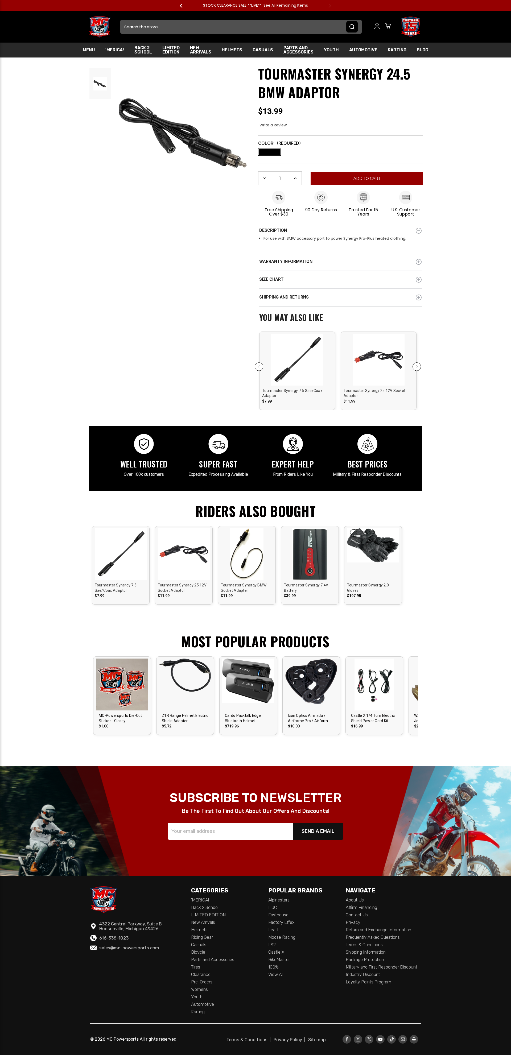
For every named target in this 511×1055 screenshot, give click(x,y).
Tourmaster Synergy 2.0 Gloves (368, 588)
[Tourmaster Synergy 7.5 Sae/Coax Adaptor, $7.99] (297, 380)
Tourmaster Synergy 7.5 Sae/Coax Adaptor (292, 393)
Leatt (273, 929)
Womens (199, 989)
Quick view (297, 354)
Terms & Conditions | (249, 1039)
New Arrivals (200, 50)
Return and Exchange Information (378, 929)
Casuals (263, 49)
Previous (184, 5)
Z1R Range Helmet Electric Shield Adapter (185, 718)
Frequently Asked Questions (373, 937)
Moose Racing (281, 937)
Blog (422, 49)
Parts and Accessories (298, 50)
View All (275, 974)
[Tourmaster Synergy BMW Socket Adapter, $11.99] (247, 562)
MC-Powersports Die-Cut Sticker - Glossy (120, 718)
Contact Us (357, 914)
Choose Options (297, 363)
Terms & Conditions (364, 944)
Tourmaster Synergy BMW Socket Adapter (244, 588)
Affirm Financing (361, 907)
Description (273, 230)
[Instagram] (358, 1039)
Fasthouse (278, 914)
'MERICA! (114, 49)
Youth (331, 49)
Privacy (353, 922)
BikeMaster (279, 959)
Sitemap (317, 1039)
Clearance (201, 974)
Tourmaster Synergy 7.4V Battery (306, 588)
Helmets (232, 49)
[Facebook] (347, 1039)
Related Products (340, 318)
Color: (279, 143)
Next (327, 5)
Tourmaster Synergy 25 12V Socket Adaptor (374, 393)
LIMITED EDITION (171, 50)
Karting (397, 49)
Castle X (276, 952)
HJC (272, 907)
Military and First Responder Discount (381, 967)
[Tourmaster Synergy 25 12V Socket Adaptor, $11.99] (379, 380)
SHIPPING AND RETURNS (284, 297)
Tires (195, 967)
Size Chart (271, 279)
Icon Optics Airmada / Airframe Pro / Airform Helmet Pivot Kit (308, 718)
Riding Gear (202, 937)
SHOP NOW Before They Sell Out (276, 5)
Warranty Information (285, 261)
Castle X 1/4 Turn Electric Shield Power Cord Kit (373, 718)
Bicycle (198, 952)
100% (273, 967)
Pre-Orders (201, 981)
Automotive (363, 49)
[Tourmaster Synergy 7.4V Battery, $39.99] (310, 562)
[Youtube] (380, 1039)
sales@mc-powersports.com (129, 947)
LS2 (272, 944)
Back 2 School (143, 50)
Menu (89, 49)
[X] (369, 1039)
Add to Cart (248, 689)
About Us (355, 900)
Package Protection (365, 959)
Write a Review (273, 125)
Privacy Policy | (290, 1039)
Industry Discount (363, 974)
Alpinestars (279, 900)
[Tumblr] (391, 1039)
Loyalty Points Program (368, 981)
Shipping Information (366, 952)
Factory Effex (281, 922)
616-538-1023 (114, 938)
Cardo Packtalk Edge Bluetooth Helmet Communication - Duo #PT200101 (244, 718)
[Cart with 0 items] (388, 26)
